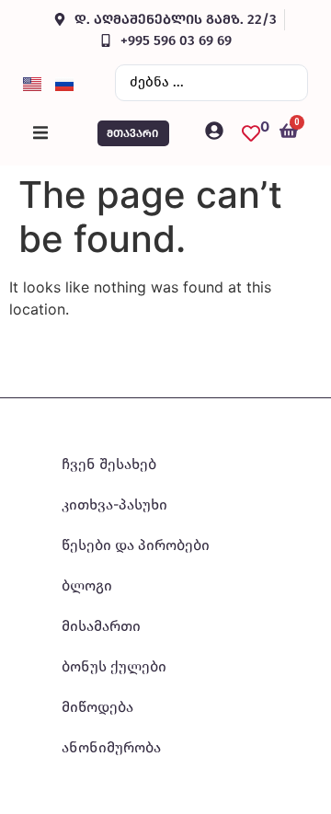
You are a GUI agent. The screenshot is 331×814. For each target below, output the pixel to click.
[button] (40, 133)
